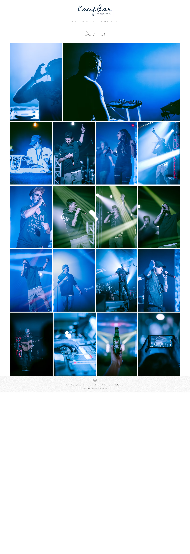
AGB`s (84, 389)
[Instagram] (95, 380)
